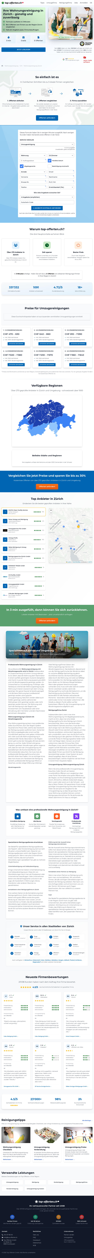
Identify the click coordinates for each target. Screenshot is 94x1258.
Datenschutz (37, 1243)
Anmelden (84, 3)
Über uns (36, 1235)
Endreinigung (58, 1182)
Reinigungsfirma (65, 3)
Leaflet (69, 562)
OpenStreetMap (77, 562)
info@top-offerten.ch (10, 1237)
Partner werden (69, 1235)
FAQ (34, 1237)
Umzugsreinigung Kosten (35, 1189)
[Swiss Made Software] (87, 59)
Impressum (36, 1240)
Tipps (42, 3)
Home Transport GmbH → (73, 1036)
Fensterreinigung (12, 1189)
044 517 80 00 (8, 1235)
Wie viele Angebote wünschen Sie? (47, 193)
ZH (21, 66)
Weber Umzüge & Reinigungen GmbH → (77, 1086)
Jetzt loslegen (23, 49)
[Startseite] (2, 66)
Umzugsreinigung (12, 1182)
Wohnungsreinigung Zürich (33, 66)
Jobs (76, 3)
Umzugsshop (68, 1237)
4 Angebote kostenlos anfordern (47, 208)
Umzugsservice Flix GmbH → (12, 1086)
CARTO (90, 562)
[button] (78, 526)
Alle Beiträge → (87, 1120)
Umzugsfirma (52, 3)
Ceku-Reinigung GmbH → (11, 1036)
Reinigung (35, 1182)
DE (91, 3)
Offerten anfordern (47, 118)
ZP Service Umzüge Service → (43, 1086)
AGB (34, 1245)
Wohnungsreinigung (11, 66)
